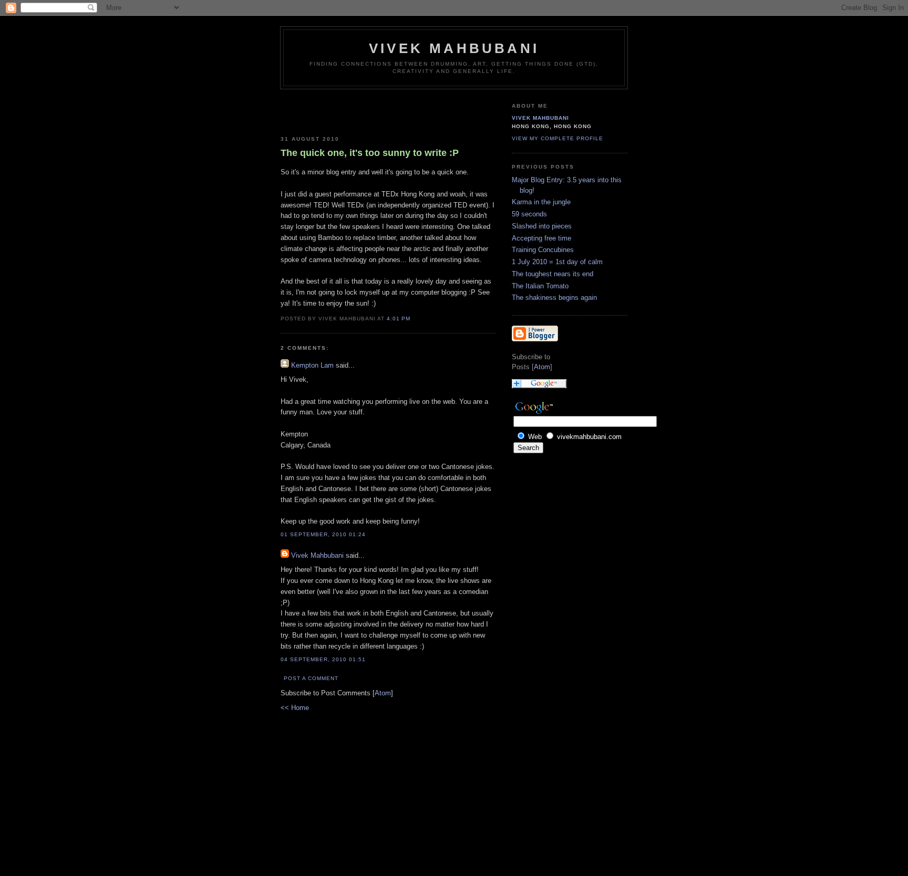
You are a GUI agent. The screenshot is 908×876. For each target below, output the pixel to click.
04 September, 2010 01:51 (323, 659)
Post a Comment (311, 678)
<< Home (295, 708)
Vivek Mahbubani (454, 48)
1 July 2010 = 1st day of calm (557, 262)
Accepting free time (541, 238)
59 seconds (529, 214)
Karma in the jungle (541, 202)
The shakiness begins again (554, 297)
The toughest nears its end (552, 274)
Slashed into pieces (542, 226)
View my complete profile (557, 138)
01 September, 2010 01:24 (323, 534)
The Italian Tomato (540, 286)
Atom (383, 693)
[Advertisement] (342, 110)
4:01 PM (398, 318)
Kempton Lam (312, 365)
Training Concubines (543, 250)
